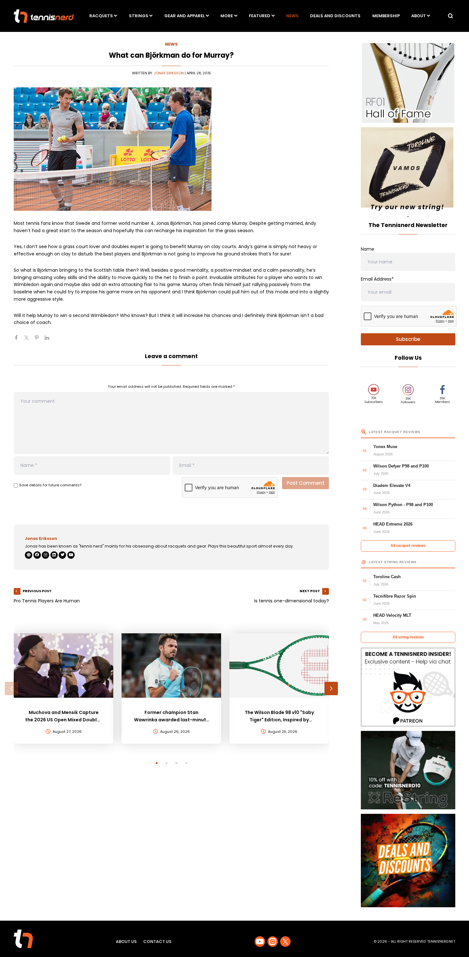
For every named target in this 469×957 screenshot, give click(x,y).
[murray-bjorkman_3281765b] (171, 149)
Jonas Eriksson (169, 73)
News (292, 16)
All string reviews (408, 637)
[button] (11, 688)
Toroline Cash (387, 576)
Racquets (101, 16)
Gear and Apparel (184, 16)
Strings (138, 16)
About (418, 16)
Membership (386, 16)
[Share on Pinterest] (39, 340)
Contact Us (157, 942)
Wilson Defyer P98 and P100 (401, 466)
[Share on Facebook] (19, 340)
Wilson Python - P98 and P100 (403, 504)
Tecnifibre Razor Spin (394, 596)
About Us (126, 942)
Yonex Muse (385, 446)
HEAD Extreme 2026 (393, 524)
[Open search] (450, 16)
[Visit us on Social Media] (260, 941)
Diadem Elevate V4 (391, 485)
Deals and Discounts (335, 16)
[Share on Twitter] (29, 340)
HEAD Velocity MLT (392, 615)
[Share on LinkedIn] (49, 340)
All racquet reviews (408, 545)
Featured (259, 16)
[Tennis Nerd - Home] (44, 16)
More (226, 16)
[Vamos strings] (408, 170)
